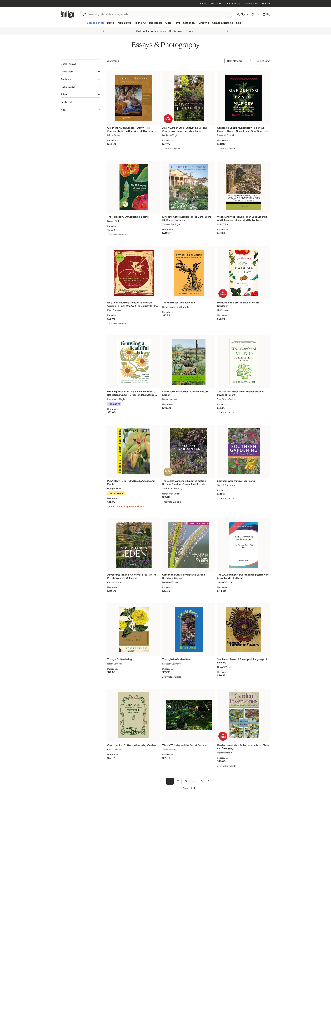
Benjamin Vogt (169, 135)
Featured (66, 102)
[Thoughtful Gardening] (134, 629)
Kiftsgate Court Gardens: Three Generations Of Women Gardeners (186, 218)
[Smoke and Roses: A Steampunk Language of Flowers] (244, 629)
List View (265, 60)
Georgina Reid (114, 488)
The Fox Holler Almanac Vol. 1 (178, 302)
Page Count (68, 86)
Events (203, 3)
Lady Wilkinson (224, 224)
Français (266, 3)
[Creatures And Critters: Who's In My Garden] (134, 715)
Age (63, 109)
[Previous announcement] (104, 31)
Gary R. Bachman (226, 485)
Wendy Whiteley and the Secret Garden (184, 745)
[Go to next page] (208, 781)
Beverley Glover (170, 582)
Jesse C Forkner (225, 582)
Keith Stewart (114, 310)
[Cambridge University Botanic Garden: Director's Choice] (189, 545)
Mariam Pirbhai (224, 752)
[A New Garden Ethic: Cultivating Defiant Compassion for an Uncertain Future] (189, 98)
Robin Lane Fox (114, 663)
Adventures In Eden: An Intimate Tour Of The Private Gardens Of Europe (131, 576)
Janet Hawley (169, 749)
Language (67, 71)
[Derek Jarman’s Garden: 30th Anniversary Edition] (189, 362)
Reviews (66, 79)
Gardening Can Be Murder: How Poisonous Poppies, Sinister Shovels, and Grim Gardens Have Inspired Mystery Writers (241, 129)
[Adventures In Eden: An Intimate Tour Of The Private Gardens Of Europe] (134, 545)
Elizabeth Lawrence (172, 663)
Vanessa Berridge (171, 224)
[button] (95, 24)
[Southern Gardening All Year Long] (244, 451)
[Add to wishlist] (156, 121)
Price (64, 94)
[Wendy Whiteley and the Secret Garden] (189, 715)
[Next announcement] (227, 31)
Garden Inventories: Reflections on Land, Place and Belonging (243, 747)
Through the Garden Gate (176, 659)
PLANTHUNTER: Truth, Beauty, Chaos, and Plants (130, 482)
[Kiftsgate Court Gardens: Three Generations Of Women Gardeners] (189, 187)
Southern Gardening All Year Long (236, 480)
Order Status (251, 3)
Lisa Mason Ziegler (116, 399)
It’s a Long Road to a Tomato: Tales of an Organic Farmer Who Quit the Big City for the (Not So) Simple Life (132, 304)
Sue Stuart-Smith (226, 399)
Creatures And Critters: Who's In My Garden (131, 745)
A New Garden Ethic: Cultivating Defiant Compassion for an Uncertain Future (184, 129)
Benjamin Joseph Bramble (175, 307)
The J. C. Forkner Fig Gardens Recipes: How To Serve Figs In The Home (243, 576)
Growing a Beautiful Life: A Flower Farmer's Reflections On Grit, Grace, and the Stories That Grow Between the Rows (131, 393)
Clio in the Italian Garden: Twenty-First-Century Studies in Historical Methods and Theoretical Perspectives (130, 129)
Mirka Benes (113, 135)
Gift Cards (216, 3)
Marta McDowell (225, 135)
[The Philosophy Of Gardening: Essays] (134, 187)
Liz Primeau (223, 310)
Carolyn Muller (114, 582)
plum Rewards (233, 3)
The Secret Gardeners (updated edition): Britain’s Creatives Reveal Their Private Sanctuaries (184, 482)
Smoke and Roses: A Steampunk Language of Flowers (242, 661)
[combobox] (159, 14)
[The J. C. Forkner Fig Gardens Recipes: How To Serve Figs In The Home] (244, 545)
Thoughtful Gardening (119, 659)
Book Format (68, 64)
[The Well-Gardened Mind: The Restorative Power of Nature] (244, 362)
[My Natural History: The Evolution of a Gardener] (244, 273)
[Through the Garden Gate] (189, 629)
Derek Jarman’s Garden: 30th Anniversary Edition (185, 393)
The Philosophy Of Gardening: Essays (128, 216)
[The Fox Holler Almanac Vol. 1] (189, 273)
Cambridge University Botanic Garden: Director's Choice (183, 576)
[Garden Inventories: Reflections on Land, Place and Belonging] (244, 715)
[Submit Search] (84, 14)
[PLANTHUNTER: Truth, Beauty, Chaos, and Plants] (134, 451)
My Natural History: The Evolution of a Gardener (238, 304)
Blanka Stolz (113, 221)
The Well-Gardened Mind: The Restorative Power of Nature (240, 393)
